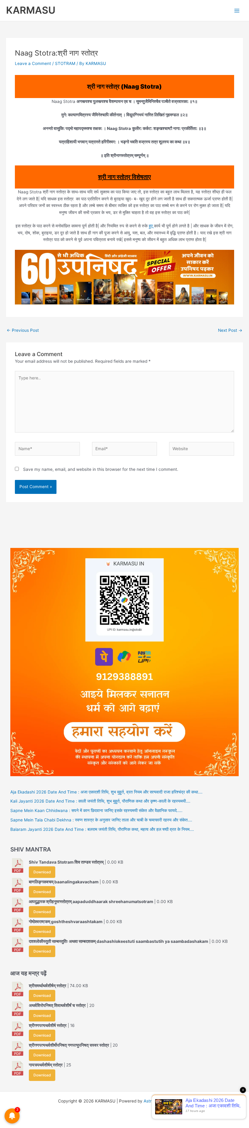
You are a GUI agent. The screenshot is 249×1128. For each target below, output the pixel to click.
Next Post (230, 330)
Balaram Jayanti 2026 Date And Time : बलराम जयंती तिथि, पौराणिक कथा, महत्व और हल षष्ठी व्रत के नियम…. (102, 829)
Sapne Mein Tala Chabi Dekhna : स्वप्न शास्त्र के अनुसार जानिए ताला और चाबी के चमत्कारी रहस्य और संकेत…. (101, 819)
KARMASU (30, 10)
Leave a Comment (33, 63)
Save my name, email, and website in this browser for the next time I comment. (100, 469)
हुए (151, 225)
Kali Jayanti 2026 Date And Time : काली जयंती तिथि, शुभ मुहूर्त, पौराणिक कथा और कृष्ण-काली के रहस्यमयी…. (100, 801)
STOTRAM (65, 63)
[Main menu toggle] (237, 10)
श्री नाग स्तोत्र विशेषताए (124, 177)
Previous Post (23, 330)
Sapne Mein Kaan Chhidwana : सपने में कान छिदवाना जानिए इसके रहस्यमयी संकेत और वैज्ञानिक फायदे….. (96, 810)
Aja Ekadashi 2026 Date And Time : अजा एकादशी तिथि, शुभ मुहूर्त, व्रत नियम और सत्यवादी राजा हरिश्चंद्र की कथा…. (106, 792)
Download (42, 872)
